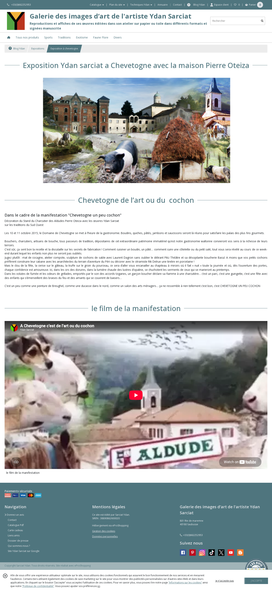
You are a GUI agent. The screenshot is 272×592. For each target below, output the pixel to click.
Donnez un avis (15, 514)
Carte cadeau (15, 530)
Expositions (37, 48)
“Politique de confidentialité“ (38, 586)
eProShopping (82, 565)
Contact (177, 4)
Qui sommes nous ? (19, 546)
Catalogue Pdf (16, 525)
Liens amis (14, 535)
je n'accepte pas (224, 580)
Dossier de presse (18, 540)
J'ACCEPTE (256, 580)
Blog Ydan (19, 48)
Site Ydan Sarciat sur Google (23, 551)
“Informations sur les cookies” (185, 582)
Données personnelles (105, 536)
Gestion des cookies (103, 531)
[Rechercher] (262, 21)
